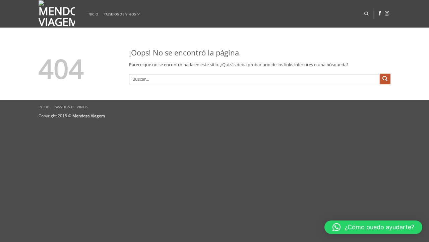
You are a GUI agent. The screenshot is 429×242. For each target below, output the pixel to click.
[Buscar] (366, 13)
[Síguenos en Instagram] (387, 13)
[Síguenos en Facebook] (380, 13)
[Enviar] (385, 79)
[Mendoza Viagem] (57, 13)
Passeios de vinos (120, 14)
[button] (373, 227)
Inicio (92, 14)
